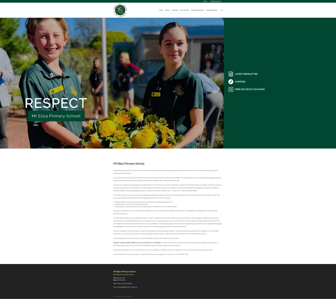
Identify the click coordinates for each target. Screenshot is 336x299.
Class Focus (129, 296)
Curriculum (175, 10)
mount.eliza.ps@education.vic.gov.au (125, 287)
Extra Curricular (184, 10)
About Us (167, 10)
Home (161, 10)
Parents (205, 1)
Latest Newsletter (246, 74)
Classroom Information (197, 10)
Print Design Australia (121, 296)
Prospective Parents (211, 10)
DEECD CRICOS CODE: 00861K (123, 283)
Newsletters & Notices (215, 1)
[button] (2, 83)
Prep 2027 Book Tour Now (250, 89)
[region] (112, 83)
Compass (240, 82)
